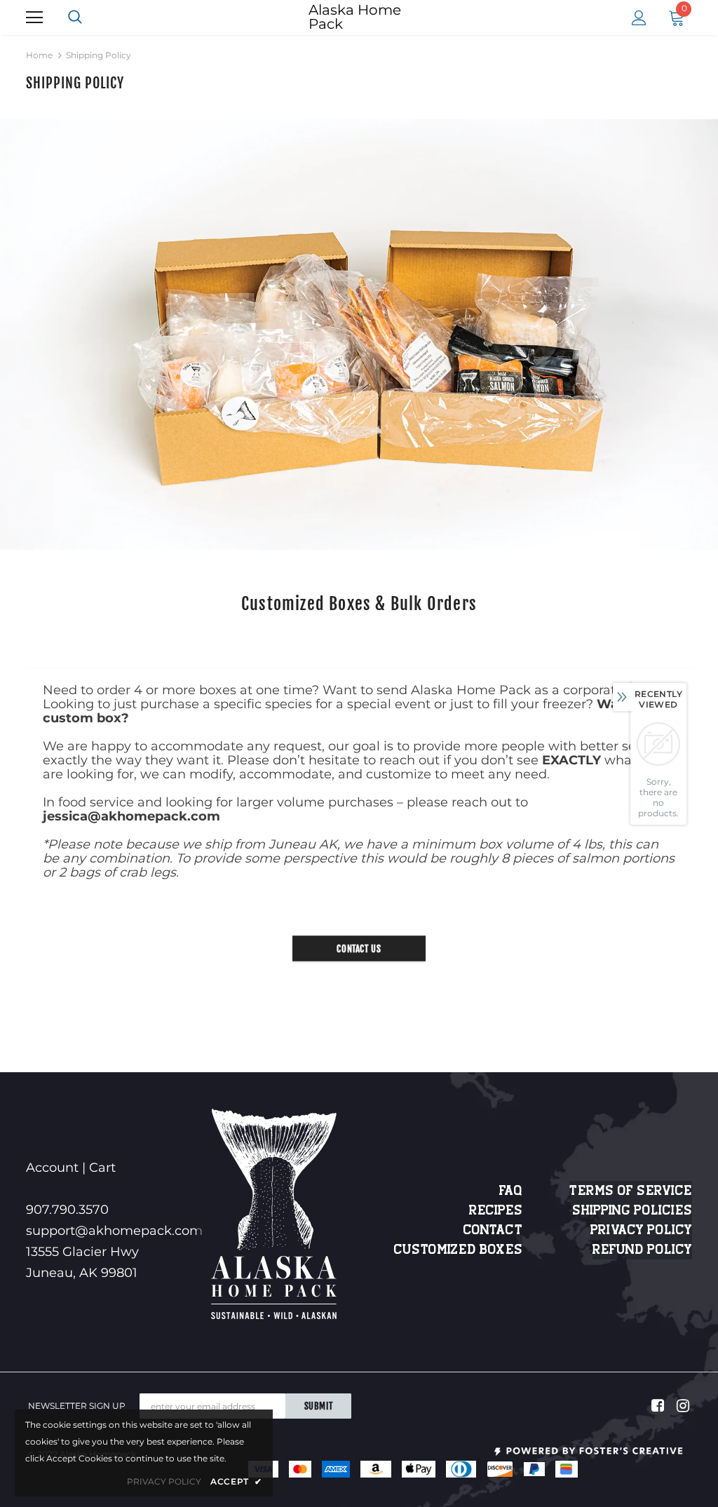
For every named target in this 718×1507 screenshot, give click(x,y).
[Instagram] (680, 1406)
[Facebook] (655, 1406)
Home (39, 55)
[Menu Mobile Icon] (34, 17)
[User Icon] (639, 18)
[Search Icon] (89, 18)
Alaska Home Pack (355, 17)
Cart (102, 1167)
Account (52, 1167)
